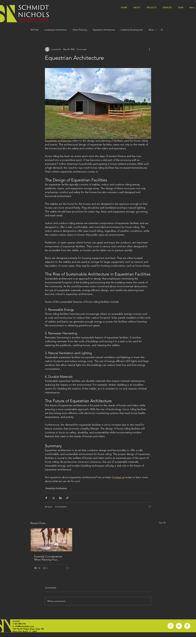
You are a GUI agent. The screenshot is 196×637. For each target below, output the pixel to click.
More (151, 29)
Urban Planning (79, 29)
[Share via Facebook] (46, 497)
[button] (168, 7)
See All (162, 522)
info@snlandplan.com (24, 626)
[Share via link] (67, 497)
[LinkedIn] (179, 626)
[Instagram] (171, 626)
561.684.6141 (20, 623)
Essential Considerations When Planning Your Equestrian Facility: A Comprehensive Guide (48, 558)
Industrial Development (132, 29)
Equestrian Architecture (104, 29)
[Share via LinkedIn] (60, 497)
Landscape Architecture (55, 29)
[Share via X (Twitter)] (53, 497)
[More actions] (149, 49)
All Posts (35, 29)
